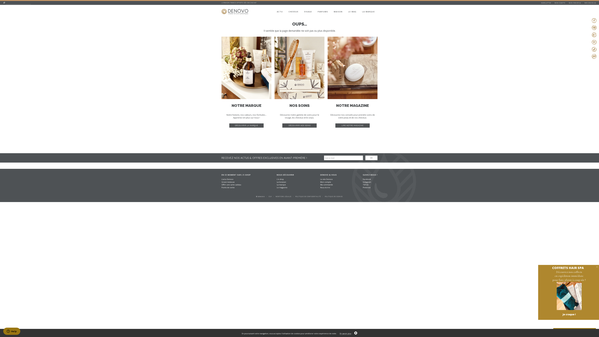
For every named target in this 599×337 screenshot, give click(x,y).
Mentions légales (283, 196)
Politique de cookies (334, 196)
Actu (280, 11)
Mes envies (589, 3)
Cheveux (293, 11)
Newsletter (546, 3)
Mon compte (560, 3)
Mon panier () (575, 3)
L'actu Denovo (227, 179)
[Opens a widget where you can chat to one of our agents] (11, 331)
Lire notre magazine (352, 125)
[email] (594, 56)
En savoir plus (345, 333)
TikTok (365, 184)
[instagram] (594, 27)
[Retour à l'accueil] (237, 9)
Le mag (352, 11)
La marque (368, 11)
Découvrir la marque (246, 125)
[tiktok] (594, 49)
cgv (270, 196)
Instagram (367, 182)
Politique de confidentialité (308, 196)
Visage (308, 11)
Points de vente (228, 187)
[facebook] (594, 20)
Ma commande (326, 184)
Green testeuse (228, 182)
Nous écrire (325, 187)
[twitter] (594, 35)
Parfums (323, 11)
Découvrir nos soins (300, 125)
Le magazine (282, 187)
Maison (338, 11)
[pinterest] (594, 42)
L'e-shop (280, 179)
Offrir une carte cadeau (231, 184)
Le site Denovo (326, 179)
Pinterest (366, 187)
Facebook (367, 179)
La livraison (281, 182)
